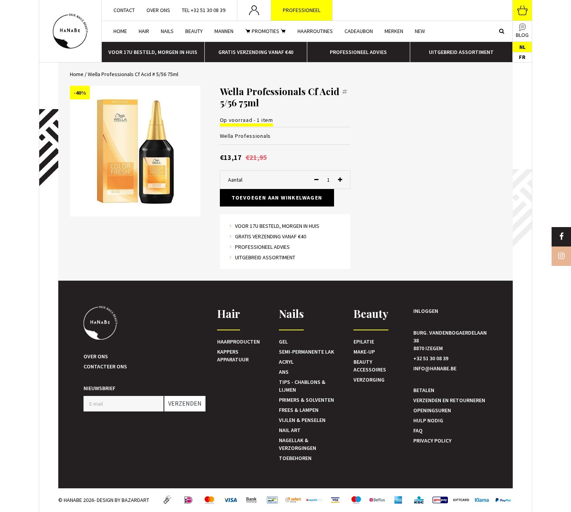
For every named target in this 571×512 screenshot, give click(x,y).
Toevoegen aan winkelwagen (277, 197)
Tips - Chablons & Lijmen (302, 385)
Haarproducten (238, 341)
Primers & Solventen (306, 399)
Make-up (364, 351)
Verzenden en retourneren (449, 400)
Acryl (286, 361)
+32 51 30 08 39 (430, 358)
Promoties (265, 31)
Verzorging (369, 379)
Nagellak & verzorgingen (297, 444)
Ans (284, 371)
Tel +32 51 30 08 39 (203, 10)
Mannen (223, 31)
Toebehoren (295, 458)
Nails (167, 31)
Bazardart (135, 499)
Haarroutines (315, 31)
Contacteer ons (105, 366)
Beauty (194, 31)
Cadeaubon (359, 31)
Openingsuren (432, 410)
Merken (394, 31)
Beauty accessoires (369, 365)
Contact (124, 10)
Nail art (290, 430)
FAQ (418, 430)
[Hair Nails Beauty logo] (70, 31)
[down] (316, 180)
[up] (340, 180)
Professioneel (301, 10)
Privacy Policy (432, 440)
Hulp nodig (428, 420)
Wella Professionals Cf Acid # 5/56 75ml (133, 74)
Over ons (158, 10)
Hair (144, 31)
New (420, 31)
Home (120, 31)
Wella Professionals (245, 135)
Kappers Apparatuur (233, 355)
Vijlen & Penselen (302, 420)
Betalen (423, 390)
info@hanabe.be (434, 368)
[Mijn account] (254, 10)
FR (522, 57)
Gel (283, 341)
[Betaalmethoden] (167, 500)
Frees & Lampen (299, 409)
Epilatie (363, 341)
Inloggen (425, 310)
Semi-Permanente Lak (306, 351)
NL (522, 46)
